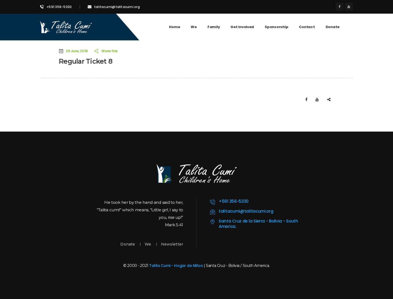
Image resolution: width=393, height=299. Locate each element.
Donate (127, 244)
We (148, 244)
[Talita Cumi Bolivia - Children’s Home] (66, 27)
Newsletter (172, 244)
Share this (109, 50)
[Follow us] (340, 7)
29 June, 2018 (77, 50)
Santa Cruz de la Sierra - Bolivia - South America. (258, 223)
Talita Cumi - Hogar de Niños (176, 265)
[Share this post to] (329, 99)
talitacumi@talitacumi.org (117, 7)
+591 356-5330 (59, 7)
